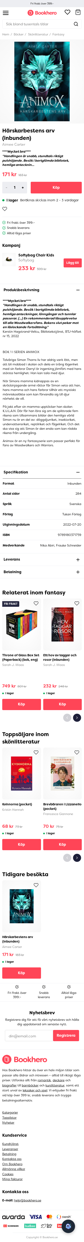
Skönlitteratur (37, 34)
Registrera (66, 1035)
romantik (44, 1080)
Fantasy (58, 34)
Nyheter (8, 1123)
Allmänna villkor (13, 1169)
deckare (59, 1080)
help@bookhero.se (27, 1200)
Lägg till (72, 263)
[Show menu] (5, 12)
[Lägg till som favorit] (4, 208)
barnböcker (30, 1085)
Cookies (7, 1174)
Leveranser (10, 1149)
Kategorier (10, 1112)
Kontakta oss (12, 1159)
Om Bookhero (12, 1164)
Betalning (9, 1154)
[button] (78, 12)
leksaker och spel (35, 1090)
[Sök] (76, 24)
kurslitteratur (54, 1085)
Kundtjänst (10, 1144)
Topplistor (9, 1118)
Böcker (18, 34)
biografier (9, 1085)
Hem (5, 34)
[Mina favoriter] (67, 12)
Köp (56, 187)
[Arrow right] (77, 718)
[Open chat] (68, 1226)
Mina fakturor (12, 1179)
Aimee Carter (13, 144)
